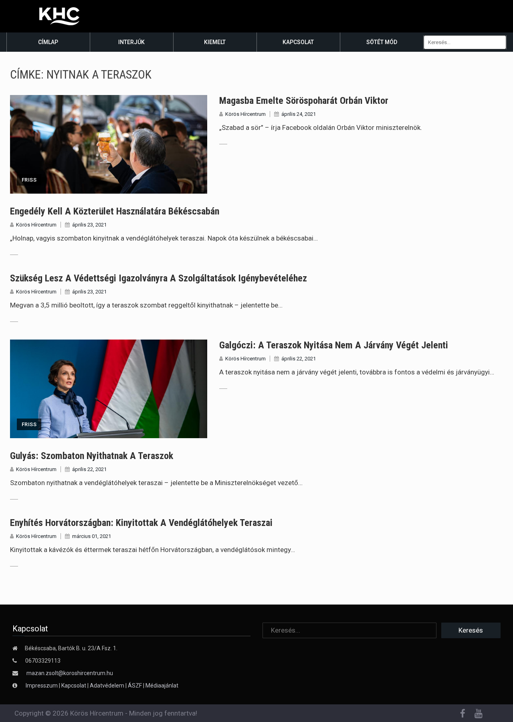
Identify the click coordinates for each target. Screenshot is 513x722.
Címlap (48, 42)
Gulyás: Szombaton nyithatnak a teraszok (91, 455)
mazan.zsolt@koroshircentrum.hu (69, 673)
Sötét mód (381, 42)
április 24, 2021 (298, 114)
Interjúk (131, 42)
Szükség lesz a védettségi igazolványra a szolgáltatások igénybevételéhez (158, 278)
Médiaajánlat (161, 685)
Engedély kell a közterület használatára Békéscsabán (114, 211)
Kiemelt (215, 42)
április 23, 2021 (89, 225)
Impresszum (42, 685)
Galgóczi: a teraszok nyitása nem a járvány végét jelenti (333, 345)
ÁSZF (135, 685)
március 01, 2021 (91, 536)
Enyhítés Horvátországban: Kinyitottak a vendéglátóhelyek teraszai (141, 522)
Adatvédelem (107, 685)
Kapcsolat (298, 42)
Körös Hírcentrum (245, 114)
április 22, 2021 (298, 359)
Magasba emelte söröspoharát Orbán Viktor (303, 100)
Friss (29, 180)
